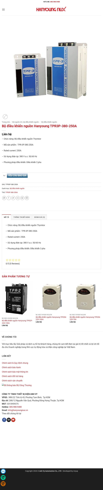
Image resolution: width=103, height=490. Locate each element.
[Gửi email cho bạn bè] (18, 198)
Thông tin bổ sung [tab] (21, 217)
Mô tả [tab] (6, 217)
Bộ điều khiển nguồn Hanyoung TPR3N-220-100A (51, 318)
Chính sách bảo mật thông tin (15, 372)
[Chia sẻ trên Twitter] (13, 198)
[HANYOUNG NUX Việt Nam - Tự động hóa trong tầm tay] (51, 9)
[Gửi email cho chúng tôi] (9, 420)
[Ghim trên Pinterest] (22, 198)
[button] (3, 9)
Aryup (75, 471)
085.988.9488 (55, 2)
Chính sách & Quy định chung (15, 363)
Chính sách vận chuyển (12, 380)
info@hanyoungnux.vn (18, 410)
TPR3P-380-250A (11, 192)
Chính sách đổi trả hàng (12, 376)
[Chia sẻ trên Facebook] (9, 198)
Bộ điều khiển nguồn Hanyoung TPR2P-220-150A (17, 322)
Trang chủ (6, 122)
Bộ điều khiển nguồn (49, 122)
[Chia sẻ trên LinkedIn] (27, 198)
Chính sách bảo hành (11, 367)
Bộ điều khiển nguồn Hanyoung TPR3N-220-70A (85, 318)
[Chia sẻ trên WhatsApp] (4, 198)
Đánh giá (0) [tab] (39, 217)
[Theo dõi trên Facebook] (4, 420)
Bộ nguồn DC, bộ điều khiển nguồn (25, 122)
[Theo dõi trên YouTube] (13, 420)
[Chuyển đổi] (4, 176)
